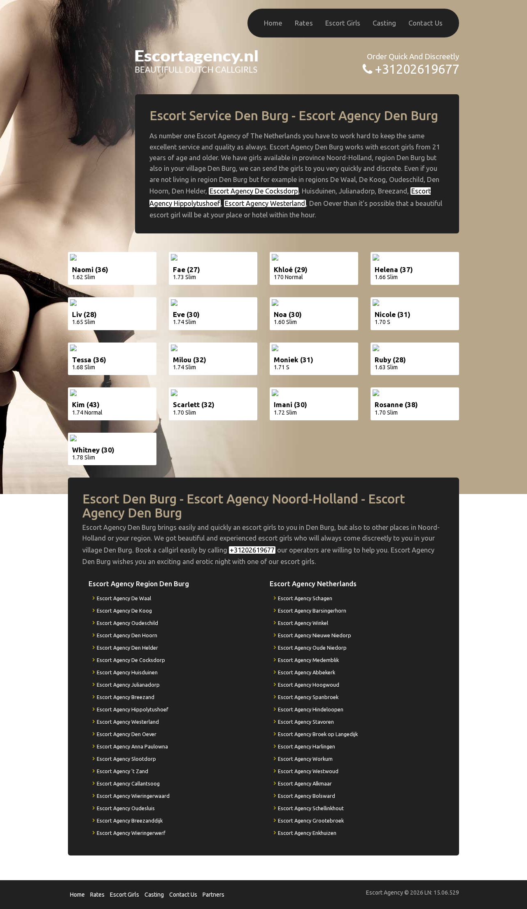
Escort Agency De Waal (124, 598)
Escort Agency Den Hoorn (127, 635)
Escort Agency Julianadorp (128, 685)
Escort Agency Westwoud (308, 771)
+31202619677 (417, 69)
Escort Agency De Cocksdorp (254, 191)
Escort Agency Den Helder (127, 647)
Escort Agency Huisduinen (127, 672)
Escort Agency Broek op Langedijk (318, 734)
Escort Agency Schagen (305, 598)
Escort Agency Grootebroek (311, 820)
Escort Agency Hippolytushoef (132, 709)
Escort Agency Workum (305, 759)
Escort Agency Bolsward (306, 796)
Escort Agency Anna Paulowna (132, 746)
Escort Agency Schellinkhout (311, 808)
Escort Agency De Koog (124, 610)
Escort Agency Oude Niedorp (312, 647)
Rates (304, 23)
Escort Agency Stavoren (306, 722)
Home (273, 23)
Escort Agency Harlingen (306, 746)
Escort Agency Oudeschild (127, 623)
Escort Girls (342, 23)
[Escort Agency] (197, 60)
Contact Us (425, 23)
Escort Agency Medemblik (308, 660)
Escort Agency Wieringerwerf (131, 833)
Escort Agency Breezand (125, 697)
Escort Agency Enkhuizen (307, 833)
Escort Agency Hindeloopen (310, 709)
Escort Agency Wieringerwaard (133, 796)
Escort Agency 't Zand (122, 771)
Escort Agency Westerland (265, 203)
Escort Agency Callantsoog (128, 783)
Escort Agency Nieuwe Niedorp (314, 635)
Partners (213, 894)
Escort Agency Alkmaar (305, 783)
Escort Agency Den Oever (126, 734)
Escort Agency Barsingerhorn (312, 610)
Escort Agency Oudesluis (126, 808)
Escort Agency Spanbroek (308, 697)
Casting (384, 23)
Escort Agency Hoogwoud (308, 685)
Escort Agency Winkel (303, 623)
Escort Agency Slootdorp (126, 759)
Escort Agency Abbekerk (306, 672)
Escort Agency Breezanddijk (130, 820)
